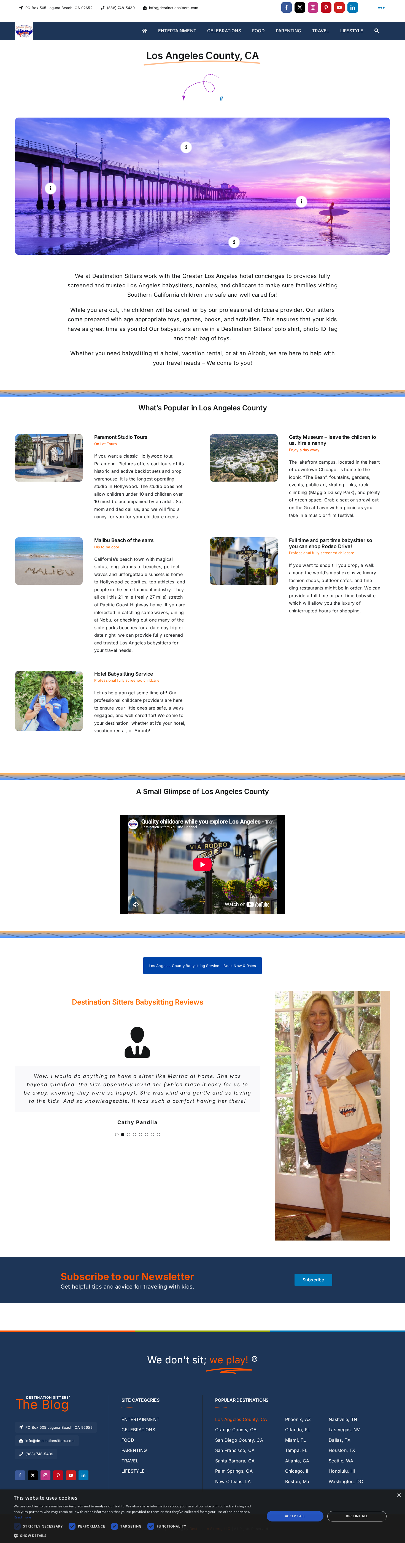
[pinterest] (326, 7)
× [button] (399, 1495)
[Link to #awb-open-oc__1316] (381, 7)
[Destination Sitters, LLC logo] (24, 24)
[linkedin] (352, 7)
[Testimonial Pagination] (116, 1126)
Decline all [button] (357, 1516)
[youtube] (339, 7)
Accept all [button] (295, 1516)
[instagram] (313, 7)
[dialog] (202, 1516)
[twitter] (300, 7)
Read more (22, 1517)
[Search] (376, 31)
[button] (186, 147)
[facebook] (286, 7)
